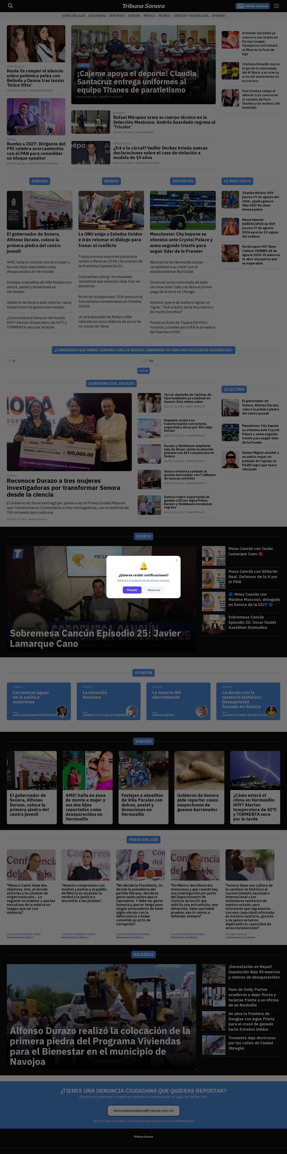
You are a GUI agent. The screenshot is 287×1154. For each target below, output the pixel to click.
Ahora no (154, 590)
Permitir (132, 590)
